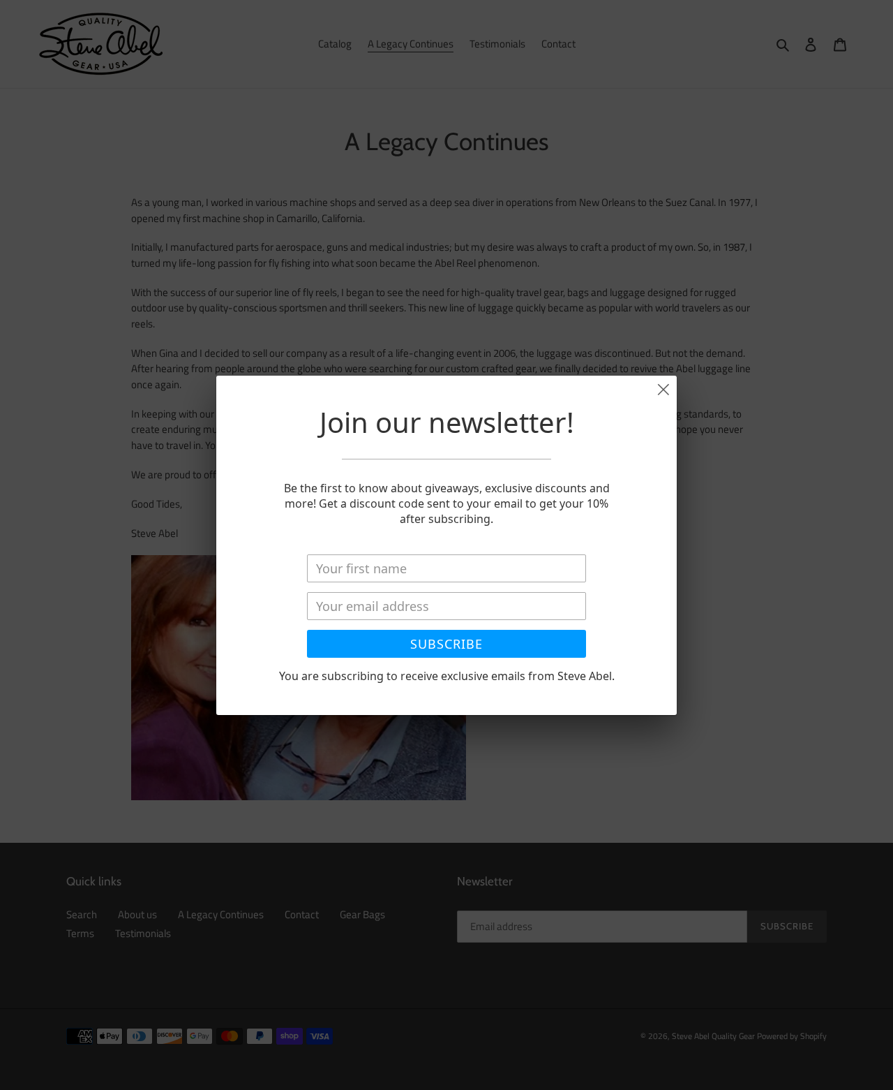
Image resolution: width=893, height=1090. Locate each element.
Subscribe (446, 643)
